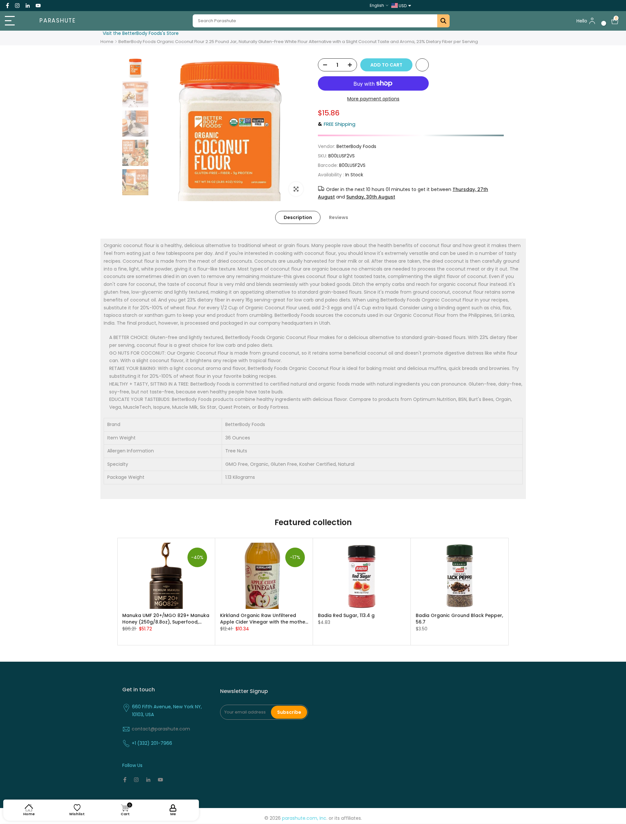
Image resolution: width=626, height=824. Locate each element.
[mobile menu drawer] (15, 21)
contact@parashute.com (161, 729)
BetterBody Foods (356, 146)
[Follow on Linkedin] (27, 5)
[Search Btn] (443, 20)
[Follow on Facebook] (7, 5)
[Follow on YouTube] (38, 5)
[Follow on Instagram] (17, 5)
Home (106, 41)
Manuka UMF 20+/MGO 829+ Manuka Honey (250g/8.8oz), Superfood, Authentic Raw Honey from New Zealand (165, 618)
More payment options (373, 99)
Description (298, 217)
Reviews (338, 217)
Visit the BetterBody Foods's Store (141, 33)
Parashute (57, 21)
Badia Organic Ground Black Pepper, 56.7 (459, 618)
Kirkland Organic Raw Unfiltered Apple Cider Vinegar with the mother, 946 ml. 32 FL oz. (264, 618)
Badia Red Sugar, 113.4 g (346, 615)
